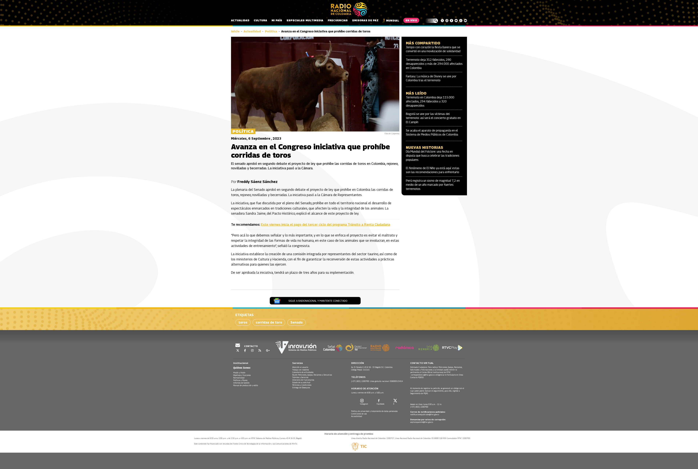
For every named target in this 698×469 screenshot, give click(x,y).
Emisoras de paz (365, 20)
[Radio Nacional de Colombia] (349, 9)
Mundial (392, 20)
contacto (251, 346)
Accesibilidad (356, 416)
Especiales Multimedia (305, 20)
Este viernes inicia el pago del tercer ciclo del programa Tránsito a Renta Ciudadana (325, 224)
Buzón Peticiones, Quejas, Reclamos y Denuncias (312, 375)
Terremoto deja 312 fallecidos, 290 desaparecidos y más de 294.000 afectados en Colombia (434, 64)
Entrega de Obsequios (301, 387)
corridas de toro (269, 322)
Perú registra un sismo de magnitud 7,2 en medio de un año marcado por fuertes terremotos (433, 185)
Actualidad (240, 20)
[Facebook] (451, 20)
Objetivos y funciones (242, 375)
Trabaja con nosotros (300, 370)
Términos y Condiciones (301, 385)
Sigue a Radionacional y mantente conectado (317, 300)
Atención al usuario (300, 367)
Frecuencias (338, 20)
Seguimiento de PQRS (419, 393)
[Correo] (465, 20)
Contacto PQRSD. (417, 377)
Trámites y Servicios (300, 377)
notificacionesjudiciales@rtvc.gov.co (424, 414)
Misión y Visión (239, 373)
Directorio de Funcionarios (303, 380)
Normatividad (238, 378)
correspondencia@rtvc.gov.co (422, 375)
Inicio (235, 31)
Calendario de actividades (302, 372)
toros (242, 322)
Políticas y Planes (240, 380)
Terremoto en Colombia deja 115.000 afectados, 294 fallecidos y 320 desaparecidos (430, 101)
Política (271, 31)
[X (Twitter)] (442, 20)
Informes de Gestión (241, 383)
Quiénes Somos (241, 367)
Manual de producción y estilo (245, 385)
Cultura (260, 20)
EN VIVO (411, 20)
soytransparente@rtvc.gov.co (421, 422)
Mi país (277, 20)
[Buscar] (431, 21)
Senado (296, 322)
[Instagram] (446, 20)
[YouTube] (456, 20)
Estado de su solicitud (301, 382)
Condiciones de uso (359, 414)
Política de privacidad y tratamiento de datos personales (374, 411)
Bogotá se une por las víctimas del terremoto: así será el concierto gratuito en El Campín (433, 118)
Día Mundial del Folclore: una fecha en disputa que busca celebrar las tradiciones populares (432, 155)
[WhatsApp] (460, 20)
